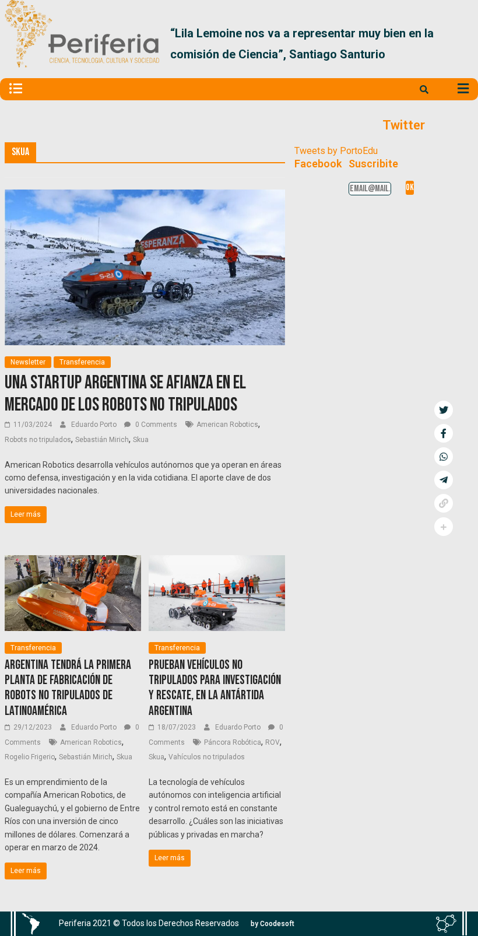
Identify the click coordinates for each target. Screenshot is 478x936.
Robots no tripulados (38, 440)
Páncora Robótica (232, 742)
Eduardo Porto (94, 424)
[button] (460, 44)
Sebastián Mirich (102, 440)
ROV (272, 742)
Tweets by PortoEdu (336, 150)
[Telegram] (443, 480)
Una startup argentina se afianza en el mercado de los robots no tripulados (125, 393)
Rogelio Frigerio (30, 757)
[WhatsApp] (443, 456)
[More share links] (443, 526)
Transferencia (82, 362)
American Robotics (227, 424)
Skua (141, 440)
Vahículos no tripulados (206, 757)
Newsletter (27, 362)
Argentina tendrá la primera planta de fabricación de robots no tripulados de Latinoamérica (68, 688)
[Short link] (443, 503)
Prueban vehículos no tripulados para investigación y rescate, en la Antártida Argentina (215, 688)
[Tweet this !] (443, 410)
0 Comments (155, 424)
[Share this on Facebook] (443, 433)
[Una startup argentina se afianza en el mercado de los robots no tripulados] (144, 196)
